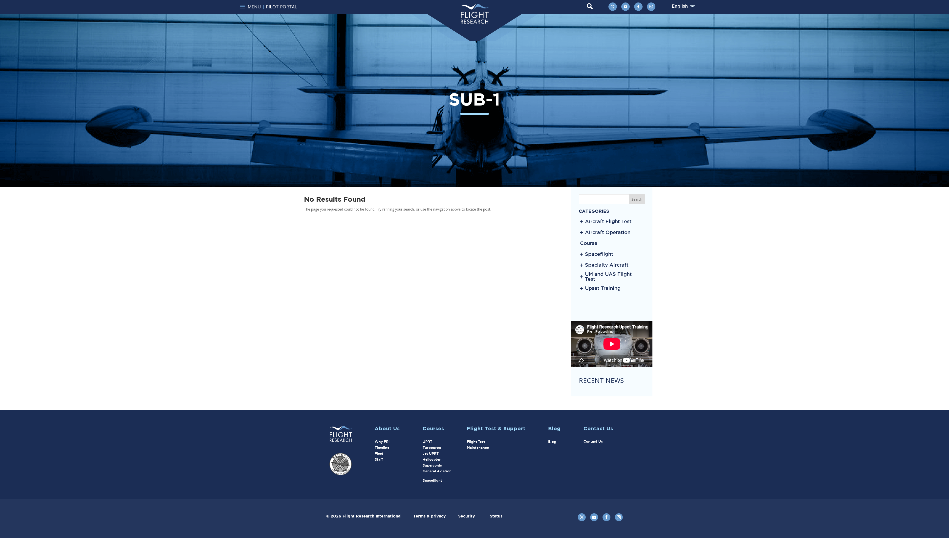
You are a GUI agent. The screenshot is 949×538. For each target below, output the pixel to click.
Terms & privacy (435, 516)
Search (636, 199)
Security (474, 516)
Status (496, 516)
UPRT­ (427, 442)
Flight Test (476, 442)
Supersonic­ (432, 465)
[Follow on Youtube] (625, 6)
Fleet (379, 453)
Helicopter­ (432, 459)
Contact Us (593, 441)
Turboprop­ (432, 448)
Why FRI (382, 442)
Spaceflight (432, 480)
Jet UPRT (431, 453)
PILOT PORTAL (281, 6)
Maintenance (478, 448)
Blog (552, 442)
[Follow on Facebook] (638, 6)
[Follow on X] (612, 6)
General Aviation (437, 471)
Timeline (382, 448)
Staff (379, 459)
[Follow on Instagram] (651, 6)
